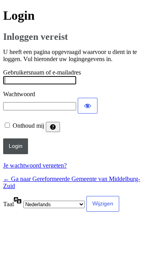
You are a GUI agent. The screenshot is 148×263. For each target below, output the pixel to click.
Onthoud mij (28, 125)
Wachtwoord (19, 94)
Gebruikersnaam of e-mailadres (42, 72)
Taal (8, 204)
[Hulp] (53, 127)
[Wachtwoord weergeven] (87, 106)
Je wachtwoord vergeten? (35, 165)
